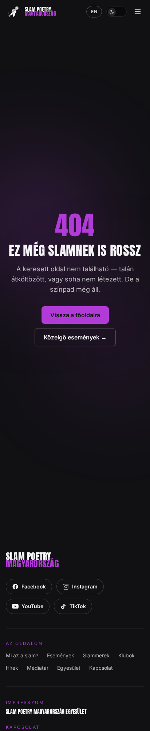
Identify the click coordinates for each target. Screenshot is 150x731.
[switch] (116, 12)
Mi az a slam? (22, 655)
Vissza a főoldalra (75, 315)
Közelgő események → (75, 337)
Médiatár (37, 668)
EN (94, 11)
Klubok (126, 655)
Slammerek (96, 655)
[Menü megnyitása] (137, 11)
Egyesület (68, 668)
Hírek (12, 668)
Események (60, 655)
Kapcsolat (101, 668)
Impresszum (25, 702)
